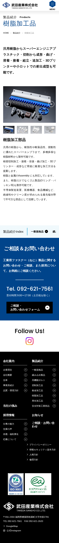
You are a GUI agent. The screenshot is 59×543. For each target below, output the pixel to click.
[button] (51, 104)
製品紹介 (16, 33)
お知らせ (37, 415)
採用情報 (8, 415)
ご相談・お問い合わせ (43, 424)
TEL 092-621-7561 (12, 521)
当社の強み (10, 405)
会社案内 (8, 361)
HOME (6, 33)
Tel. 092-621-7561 (29, 289)
